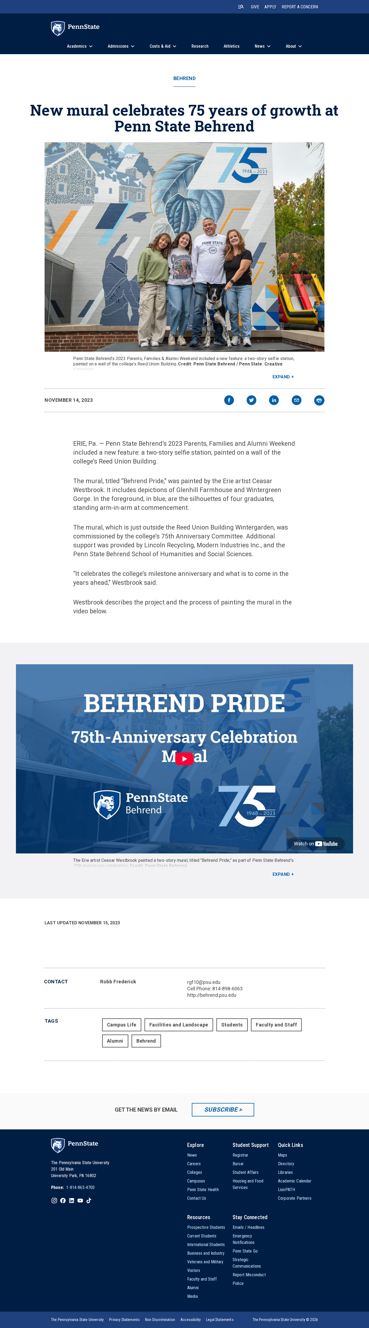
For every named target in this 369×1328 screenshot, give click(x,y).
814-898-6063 (227, 988)
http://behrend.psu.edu (211, 995)
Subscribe (220, 1109)
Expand (281, 376)
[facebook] (229, 400)
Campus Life (121, 1025)
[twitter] (251, 400)
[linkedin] (274, 400)
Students (232, 1025)
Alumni (115, 1041)
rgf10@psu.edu (203, 982)
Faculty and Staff (276, 1025)
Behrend (184, 78)
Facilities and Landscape (178, 1025)
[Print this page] (319, 400)
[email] (296, 400)
